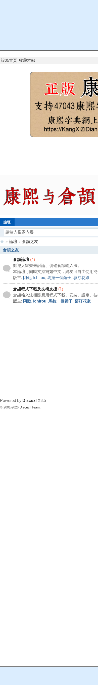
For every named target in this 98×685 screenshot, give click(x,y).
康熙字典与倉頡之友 (2, 241)
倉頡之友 (11, 250)
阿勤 (27, 278)
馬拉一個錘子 (59, 278)
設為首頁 (9, 60)
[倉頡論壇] (7, 268)
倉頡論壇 (21, 259)
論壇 (13, 241)
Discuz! (29, 400)
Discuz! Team (30, 407)
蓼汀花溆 (81, 278)
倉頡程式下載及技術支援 (35, 289)
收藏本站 (27, 60)
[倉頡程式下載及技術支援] (7, 295)
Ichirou (39, 278)
